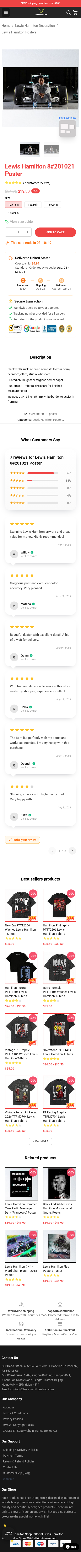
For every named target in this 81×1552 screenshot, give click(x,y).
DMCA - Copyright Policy (18, 1425)
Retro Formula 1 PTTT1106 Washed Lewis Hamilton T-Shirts (59, 992)
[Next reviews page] (72, 851)
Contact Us (10, 1467)
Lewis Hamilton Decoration (35, 26)
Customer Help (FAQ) (16, 1473)
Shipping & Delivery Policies (20, 1449)
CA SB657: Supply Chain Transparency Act (30, 1430)
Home (6, 26)
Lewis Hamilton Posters (19, 32)
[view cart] (75, 12)
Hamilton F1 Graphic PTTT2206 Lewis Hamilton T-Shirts (56, 929)
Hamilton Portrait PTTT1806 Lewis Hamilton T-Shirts (16, 992)
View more (41, 1141)
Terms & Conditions (15, 1413)
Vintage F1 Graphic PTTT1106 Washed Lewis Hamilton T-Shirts (21, 1054)
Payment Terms (13, 1455)
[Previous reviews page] (52, 851)
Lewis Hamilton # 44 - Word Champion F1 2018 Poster (21, 1271)
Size (8, 198)
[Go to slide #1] (30, 149)
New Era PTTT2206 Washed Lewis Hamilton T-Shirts (20, 929)
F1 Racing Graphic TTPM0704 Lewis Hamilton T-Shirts (55, 1116)
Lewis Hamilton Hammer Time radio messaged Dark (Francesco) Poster (21, 1208)
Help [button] (73, 1546)
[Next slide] (73, 88)
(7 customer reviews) (36, 183)
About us (9, 1407)
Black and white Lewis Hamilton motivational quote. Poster (57, 1208)
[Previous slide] (8, 88)
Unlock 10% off (8, 1533)
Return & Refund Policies (18, 1461)
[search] (68, 12)
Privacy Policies (13, 1419)
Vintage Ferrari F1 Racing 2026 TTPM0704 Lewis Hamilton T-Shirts (21, 1116)
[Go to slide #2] (51, 149)
